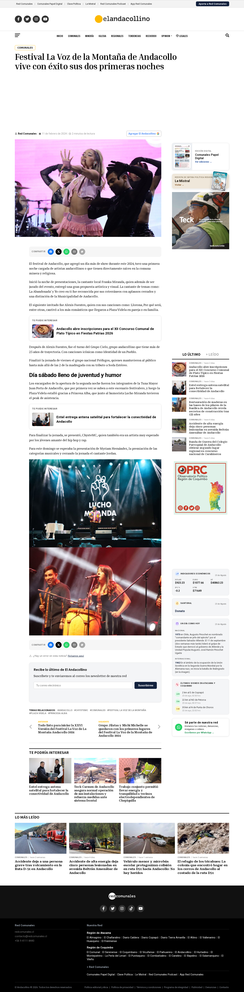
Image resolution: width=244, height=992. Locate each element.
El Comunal (93, 952)
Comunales (74, 36)
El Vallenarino (207, 937)
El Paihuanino (165, 952)
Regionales (117, 36)
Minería (89, 36)
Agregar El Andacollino (142, 133)
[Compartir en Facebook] (51, 252)
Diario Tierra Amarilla (173, 937)
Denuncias (210, 987)
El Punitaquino (137, 955)
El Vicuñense (147, 952)
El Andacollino (183, 952)
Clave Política (74, 4)
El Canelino (175, 955)
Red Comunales (24, 4)
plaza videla (38, 713)
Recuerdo (151, 36)
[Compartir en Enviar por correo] (74, 252)
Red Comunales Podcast (113, 4)
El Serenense (109, 952)
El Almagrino (94, 937)
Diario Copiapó (149, 937)
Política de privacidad (122, 987)
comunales (98, 710)
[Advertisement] (122, 100)
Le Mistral (91, 4)
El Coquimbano (128, 952)
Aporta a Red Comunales (212, 4)
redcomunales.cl (24, 931)
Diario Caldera (131, 937)
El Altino (192, 937)
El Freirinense (109, 941)
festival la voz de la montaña (127, 710)
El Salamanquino (209, 955)
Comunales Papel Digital (49, 4)
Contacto (224, 987)
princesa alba (58, 713)
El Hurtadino (201, 952)
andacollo (65, 710)
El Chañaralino (112, 937)
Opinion (165, 36)
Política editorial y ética (96, 987)
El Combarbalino (157, 955)
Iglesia (102, 36)
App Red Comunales (141, 4)
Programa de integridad (176, 987)
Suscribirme (145, 685)
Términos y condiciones (148, 987)
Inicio (60, 36)
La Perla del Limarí (115, 955)
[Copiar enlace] (82, 252)
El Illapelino (190, 955)
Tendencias (134, 36)
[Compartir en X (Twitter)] (59, 252)
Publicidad (196, 987)
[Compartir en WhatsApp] (66, 252)
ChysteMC (82, 710)
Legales (183, 36)
